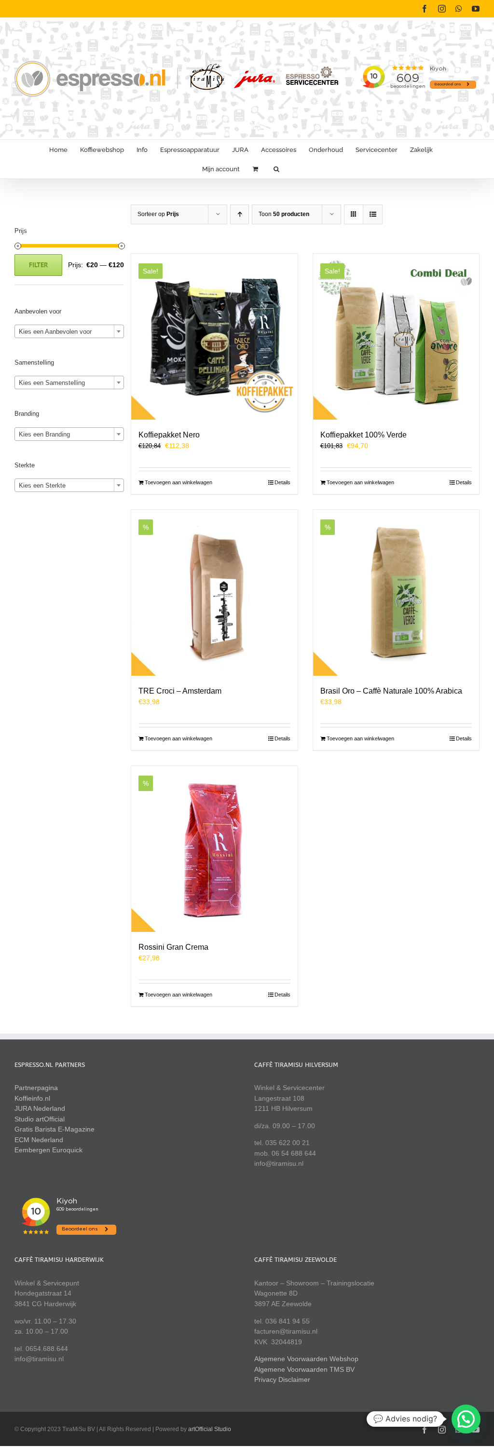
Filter (38, 264)
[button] (276, 168)
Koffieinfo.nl (32, 1098)
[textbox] (69, 332)
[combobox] (69, 331)
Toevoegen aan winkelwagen (178, 482)
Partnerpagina (36, 1088)
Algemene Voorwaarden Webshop (306, 1359)
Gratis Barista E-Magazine (54, 1129)
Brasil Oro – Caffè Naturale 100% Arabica (391, 691)
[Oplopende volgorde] (239, 214)
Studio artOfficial (39, 1119)
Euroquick (67, 1150)
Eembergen (32, 1150)
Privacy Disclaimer (282, 1379)
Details (282, 482)
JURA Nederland (39, 1108)
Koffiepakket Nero (169, 435)
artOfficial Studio (209, 1429)
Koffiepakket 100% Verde (363, 435)
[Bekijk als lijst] (372, 214)
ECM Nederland (38, 1140)
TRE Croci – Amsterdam (179, 691)
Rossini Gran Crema (173, 947)
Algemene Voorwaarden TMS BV (304, 1369)
